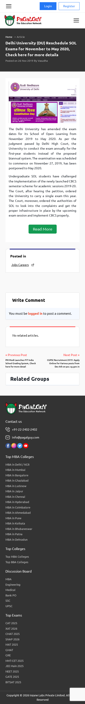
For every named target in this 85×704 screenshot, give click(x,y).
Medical (10, 589)
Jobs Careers (20, 265)
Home (8, 36)
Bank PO (10, 595)
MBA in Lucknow (15, 485)
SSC (7, 600)
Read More (42, 229)
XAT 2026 (11, 628)
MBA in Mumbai (15, 469)
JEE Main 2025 (14, 665)
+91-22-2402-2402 (24, 429)
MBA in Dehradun (16, 539)
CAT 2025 (11, 623)
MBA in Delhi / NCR (17, 464)
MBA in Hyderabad (17, 501)
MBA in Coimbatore (17, 507)
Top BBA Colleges (16, 562)
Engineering (12, 584)
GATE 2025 (12, 676)
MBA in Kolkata (15, 523)
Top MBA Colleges (17, 556)
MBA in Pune (13, 518)
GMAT (9, 650)
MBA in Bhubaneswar (18, 528)
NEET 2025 (12, 671)
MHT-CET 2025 (14, 660)
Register (69, 6)
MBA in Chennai (15, 496)
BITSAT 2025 (13, 682)
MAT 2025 (11, 644)
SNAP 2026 (12, 639)
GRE (8, 655)
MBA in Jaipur (14, 491)
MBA (8, 579)
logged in (35, 313)
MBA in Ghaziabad (17, 480)
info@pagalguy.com (25, 437)
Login (48, 6)
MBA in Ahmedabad (18, 512)
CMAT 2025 (12, 633)
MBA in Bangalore (16, 475)
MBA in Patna (13, 534)
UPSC (8, 606)
